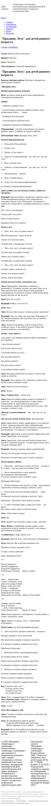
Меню (3, 18)
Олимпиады (11, 24)
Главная (9, 22)
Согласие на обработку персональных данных (15, 803)
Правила (9, 29)
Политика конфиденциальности (38, 801)
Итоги (8, 31)
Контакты (10, 33)
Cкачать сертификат (9, 47)
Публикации (11, 27)
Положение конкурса (7, 801)
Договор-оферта (21, 801)
